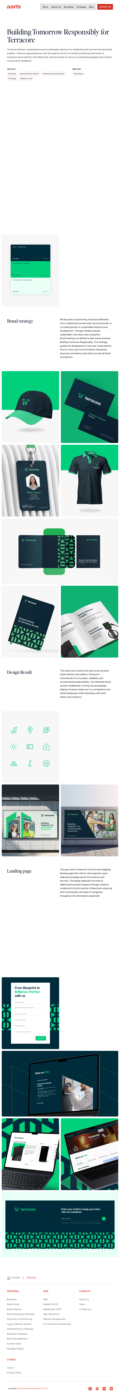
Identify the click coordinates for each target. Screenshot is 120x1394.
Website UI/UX (26, 79)
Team (82, 1304)
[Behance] (104, 1388)
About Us (56, 7)
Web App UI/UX (51, 1314)
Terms (10, 1368)
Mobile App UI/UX (52, 1309)
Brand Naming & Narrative (21, 1314)
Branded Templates (17, 1334)
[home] (14, 7)
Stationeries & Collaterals (53, 74)
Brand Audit (13, 1304)
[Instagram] (90, 1388)
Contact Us (85, 1309)
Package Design (15, 1349)
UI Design (81, 7)
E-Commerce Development (57, 1324)
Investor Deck (14, 1344)
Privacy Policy (14, 1373)
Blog (91, 7)
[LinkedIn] (111, 1388)
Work (45, 7)
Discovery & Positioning (19, 1319)
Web (45, 1299)
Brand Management (17, 1339)
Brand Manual (14, 1309)
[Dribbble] (97, 1388)
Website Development (54, 1319)
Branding (68, 7)
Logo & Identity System (29, 74)
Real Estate (78, 74)
